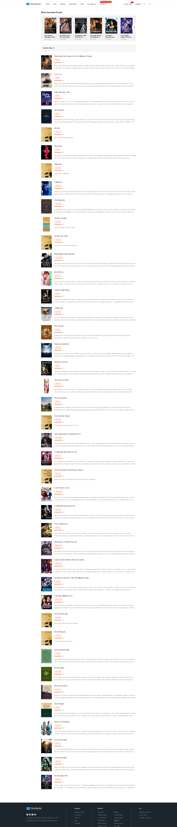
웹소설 (116, 812)
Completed (77, 823)
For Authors (78, 815)
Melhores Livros (118, 823)
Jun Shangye (123, 39)
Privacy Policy (143, 815)
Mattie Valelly (48, 39)
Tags (76, 820)
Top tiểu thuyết (118, 815)
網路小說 (116, 820)
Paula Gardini (93, 39)
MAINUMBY (63, 39)
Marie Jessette (78, 39)
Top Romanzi (101, 820)
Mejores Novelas (102, 823)
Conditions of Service (145, 812)
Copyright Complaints (145, 817)
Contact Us (77, 817)
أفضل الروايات (118, 817)
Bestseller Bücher (102, 815)
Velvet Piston (108, 39)
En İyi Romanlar (102, 817)
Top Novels (101, 812)
